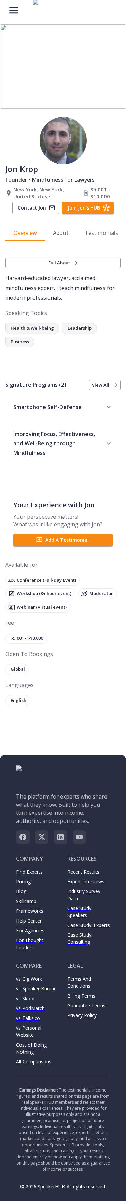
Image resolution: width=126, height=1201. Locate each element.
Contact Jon (32, 207)
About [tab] (61, 233)
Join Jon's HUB (84, 207)
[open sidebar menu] (14, 9)
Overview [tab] (25, 233)
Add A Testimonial (67, 540)
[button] (63, 406)
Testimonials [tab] (101, 233)
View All (100, 385)
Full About (59, 263)
